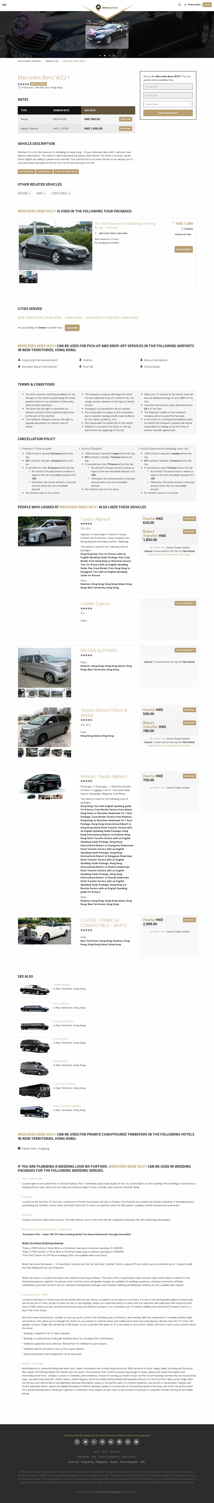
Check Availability (168, 112)
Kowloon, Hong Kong (92, 584)
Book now (189, 518)
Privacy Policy (129, 1457)
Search (179, 4)
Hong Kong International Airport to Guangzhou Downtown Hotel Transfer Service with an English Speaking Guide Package (107, 847)
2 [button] (104, 55)
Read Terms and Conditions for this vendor (170, 554)
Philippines (102, 1462)
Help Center (83, 1457)
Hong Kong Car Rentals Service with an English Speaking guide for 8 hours (104, 888)
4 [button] (114, 55)
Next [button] (210, 34)
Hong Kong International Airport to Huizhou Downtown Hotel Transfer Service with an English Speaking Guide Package (105, 868)
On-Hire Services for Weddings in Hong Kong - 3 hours (125, 225)
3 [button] (109, 55)
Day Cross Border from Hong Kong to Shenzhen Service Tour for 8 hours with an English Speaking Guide (106, 562)
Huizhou (87, 360)
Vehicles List (51, 61)
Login (207, 4)
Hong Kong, (73, 317)
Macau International (155, 360)
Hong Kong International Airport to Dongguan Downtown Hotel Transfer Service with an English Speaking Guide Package (106, 858)
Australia (73, 1462)
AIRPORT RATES (26, 171)
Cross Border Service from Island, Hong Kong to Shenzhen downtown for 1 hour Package (106, 813)
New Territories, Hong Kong (113, 233)
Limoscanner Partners (29, 61)
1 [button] (100, 55)
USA (142, 1462)
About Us (115, 1451)
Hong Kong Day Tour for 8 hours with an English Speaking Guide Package (103, 555)
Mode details (183, 249)
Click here (72, 327)
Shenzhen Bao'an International (39, 366)
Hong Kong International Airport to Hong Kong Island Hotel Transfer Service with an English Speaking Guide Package (106, 827)
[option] (107, 34)
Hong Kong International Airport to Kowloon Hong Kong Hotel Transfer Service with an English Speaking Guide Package (105, 836)
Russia (114, 1462)
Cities (105, 1451)
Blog (93, 1457)
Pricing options (183, 234)
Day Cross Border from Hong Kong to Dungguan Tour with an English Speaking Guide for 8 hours (105, 571)
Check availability (185, 603)
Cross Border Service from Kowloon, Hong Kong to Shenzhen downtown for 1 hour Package (106, 820)
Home (96, 1451)
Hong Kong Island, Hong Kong (97, 736)
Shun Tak (88, 366)
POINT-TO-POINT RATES (66, 171)
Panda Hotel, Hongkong (35, 1148)
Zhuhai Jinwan (152, 366)
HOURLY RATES (44, 171)
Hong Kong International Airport (40, 360)
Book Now (125, 119)
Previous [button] (1, 34)
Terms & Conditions (109, 1457)
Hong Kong (194, 4)
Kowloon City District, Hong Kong (111, 317)
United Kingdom (129, 1462)
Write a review (38, 83)
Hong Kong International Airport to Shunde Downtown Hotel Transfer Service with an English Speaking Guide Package (105, 879)
